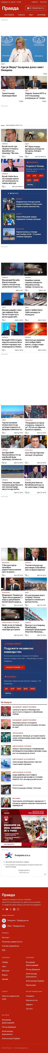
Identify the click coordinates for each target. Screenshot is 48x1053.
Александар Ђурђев (35, 981)
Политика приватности (12, 942)
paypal (30, 185)
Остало (29, 1009)
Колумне (41, 15)
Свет (31, 15)
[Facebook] (3, 909)
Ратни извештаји (34, 991)
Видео (5, 975)
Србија (21, 15)
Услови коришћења (10, 946)
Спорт (5, 991)
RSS (3, 950)
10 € (34, 176)
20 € (41, 176)
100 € (36, 180)
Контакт (43, 2)
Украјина (30, 996)
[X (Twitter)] (11, 909)
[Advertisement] (24, 28)
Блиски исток (32, 1000)
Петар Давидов (33, 969)
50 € (29, 180)
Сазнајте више (13, 667)
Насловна (9, 15)
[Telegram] (14, 909)
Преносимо (31, 985)
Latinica (35, 2)
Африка (29, 1005)
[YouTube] (7, 909)
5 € (28, 176)
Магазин (5, 971)
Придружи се (38, 8)
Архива (5, 979)
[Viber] (18, 909)
